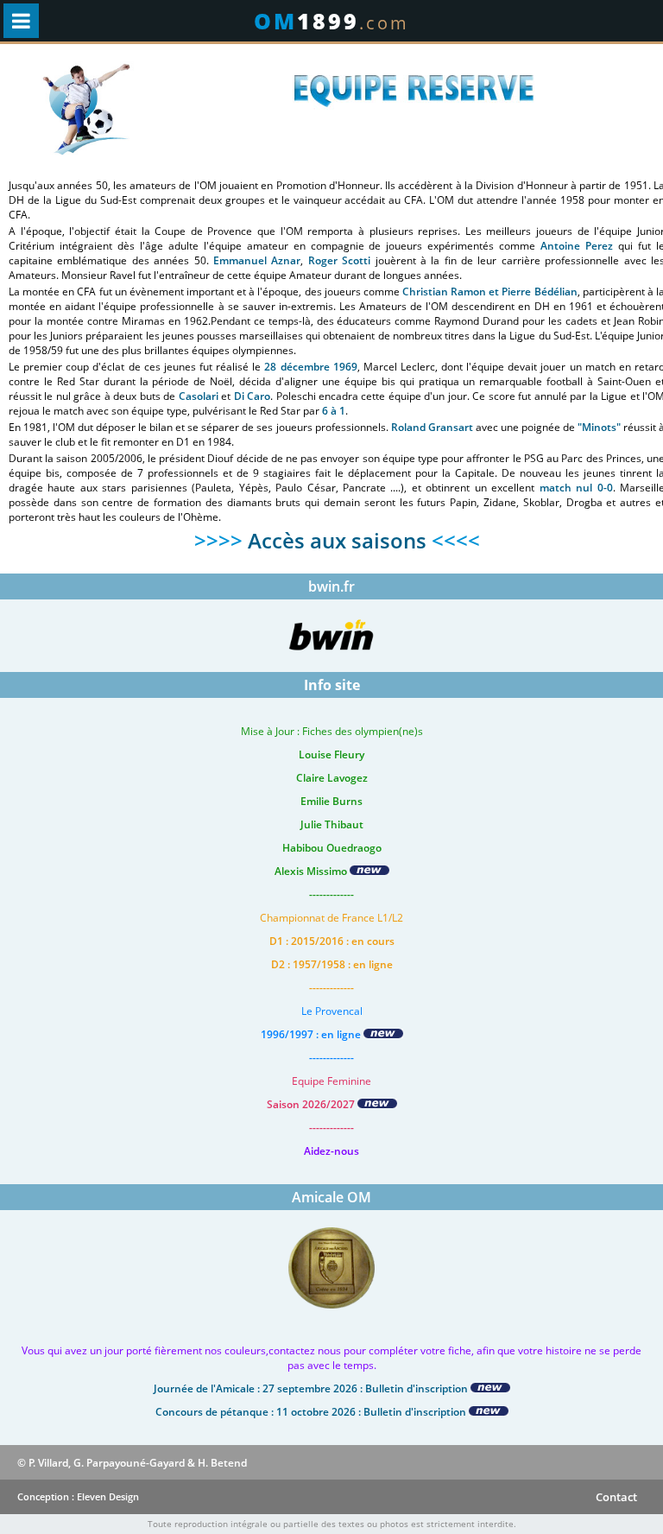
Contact (616, 1497)
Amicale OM (331, 1197)
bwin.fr (331, 586)
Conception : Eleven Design (78, 1496)
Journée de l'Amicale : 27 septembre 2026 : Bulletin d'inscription (312, 1388)
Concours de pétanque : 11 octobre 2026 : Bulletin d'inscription (312, 1411)
